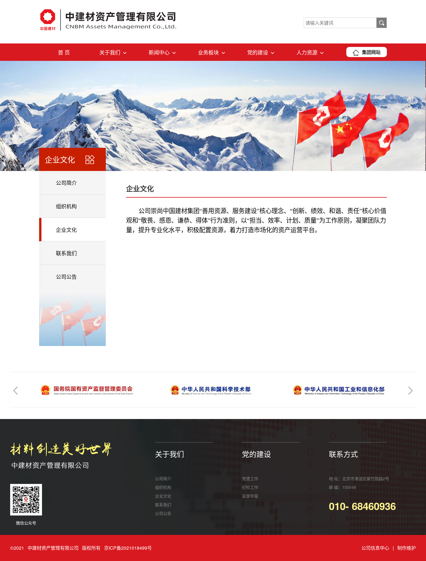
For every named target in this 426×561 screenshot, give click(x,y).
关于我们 (109, 52)
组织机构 (66, 206)
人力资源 (306, 52)
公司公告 (66, 276)
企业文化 (66, 229)
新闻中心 (159, 52)
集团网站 (371, 52)
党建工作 (250, 478)
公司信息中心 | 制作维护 (388, 547)
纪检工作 (250, 487)
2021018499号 (136, 547)
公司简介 (66, 182)
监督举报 (250, 496)
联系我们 (66, 253)
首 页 (64, 52)
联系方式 (343, 454)
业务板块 (208, 52)
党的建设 (257, 52)
